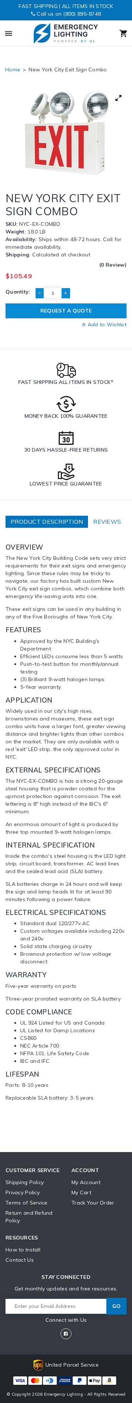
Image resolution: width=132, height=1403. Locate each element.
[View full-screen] (118, 98)
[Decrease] (40, 293)
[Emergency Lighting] (65, 33)
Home (12, 69)
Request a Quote (66, 310)
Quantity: (18, 291)
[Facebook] (66, 1333)
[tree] (66, 133)
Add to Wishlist (106, 324)
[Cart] (116, 33)
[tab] (47, 522)
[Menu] (15, 33)
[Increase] (66, 293)
